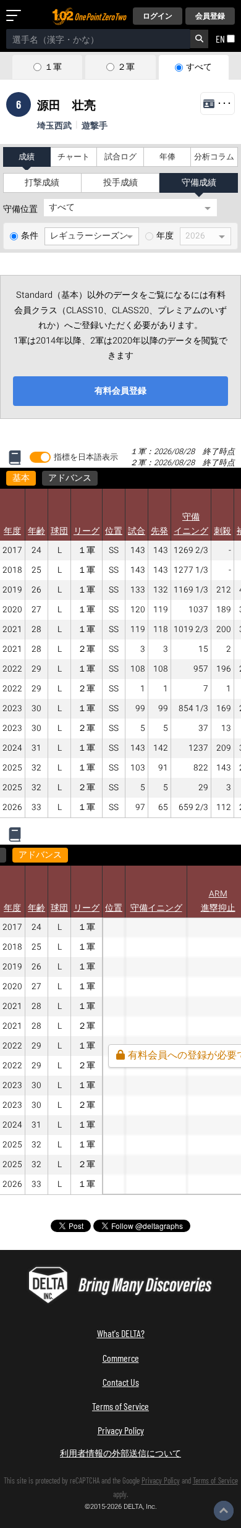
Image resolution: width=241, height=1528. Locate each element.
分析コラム (214, 157)
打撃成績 (42, 183)
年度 (165, 236)
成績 (27, 157)
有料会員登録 (120, 390)
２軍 (126, 67)
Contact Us (121, 1382)
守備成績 (199, 183)
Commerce (121, 1358)
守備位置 (20, 209)
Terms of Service (120, 1406)
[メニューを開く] (16, 16)
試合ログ (120, 157)
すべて (199, 67)
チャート (73, 157)
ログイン (157, 16)
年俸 (167, 157)
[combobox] (98, 39)
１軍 (53, 67)
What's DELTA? (121, 1333)
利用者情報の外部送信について (120, 1453)
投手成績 (120, 183)
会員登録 (210, 16)
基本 (21, 478)
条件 (29, 236)
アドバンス (69, 478)
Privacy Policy (121, 1430)
